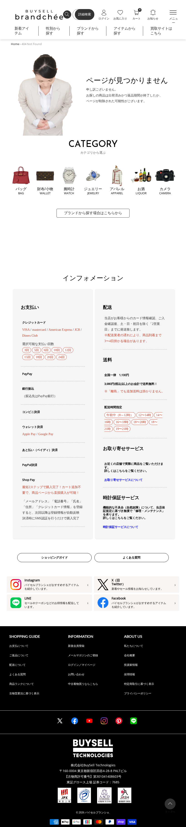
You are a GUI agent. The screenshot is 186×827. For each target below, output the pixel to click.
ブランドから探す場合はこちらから (93, 213)
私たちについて (133, 645)
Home (15, 44)
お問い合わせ (76, 674)
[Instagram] (104, 720)
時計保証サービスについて (120, 527)
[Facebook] (74, 720)
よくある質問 (131, 557)
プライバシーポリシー (137, 693)
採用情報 (129, 674)
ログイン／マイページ (81, 664)
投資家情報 (131, 664)
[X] (59, 720)
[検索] (67, 14)
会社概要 (129, 655)
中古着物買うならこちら (83, 684)
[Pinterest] (118, 720)
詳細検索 (84, 14)
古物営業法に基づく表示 (24, 693)
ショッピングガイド (54, 557)
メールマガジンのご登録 (83, 655)
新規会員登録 (76, 645)
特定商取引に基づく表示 (139, 684)
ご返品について (18, 655)
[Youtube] (89, 720)
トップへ (170, 811)
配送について (17, 664)
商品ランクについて (21, 684)
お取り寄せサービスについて (123, 480)
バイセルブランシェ (97, 812)
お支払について (18, 645)
